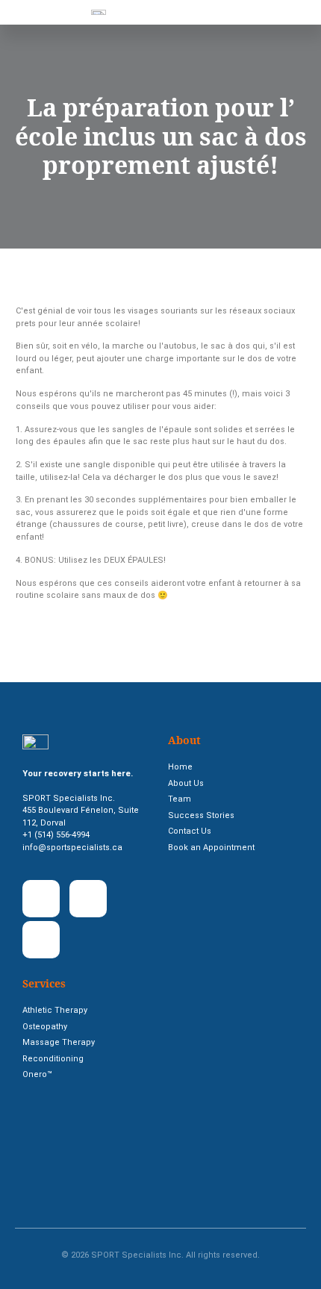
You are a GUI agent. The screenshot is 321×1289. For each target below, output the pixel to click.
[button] (141, 12)
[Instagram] (41, 939)
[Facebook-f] (41, 898)
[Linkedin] (88, 898)
